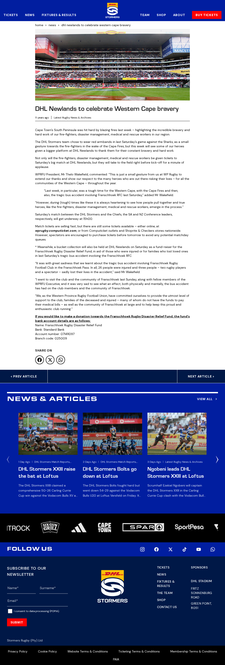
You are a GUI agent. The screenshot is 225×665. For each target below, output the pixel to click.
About (179, 15)
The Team (165, 593)
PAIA (116, 659)
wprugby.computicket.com (55, 231)
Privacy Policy (17, 651)
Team (145, 15)
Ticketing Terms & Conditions (139, 651)
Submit (17, 622)
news (52, 25)
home (39, 25)
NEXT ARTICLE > (201, 376)
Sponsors (199, 567)
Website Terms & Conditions (87, 651)
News (30, 15)
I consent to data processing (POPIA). (36, 611)
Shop (161, 15)
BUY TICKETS (207, 15)
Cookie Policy (47, 651)
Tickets (11, 15)
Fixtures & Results (59, 15)
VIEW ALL (205, 399)
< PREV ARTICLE (24, 376)
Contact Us (167, 607)
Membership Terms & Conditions (193, 651)
